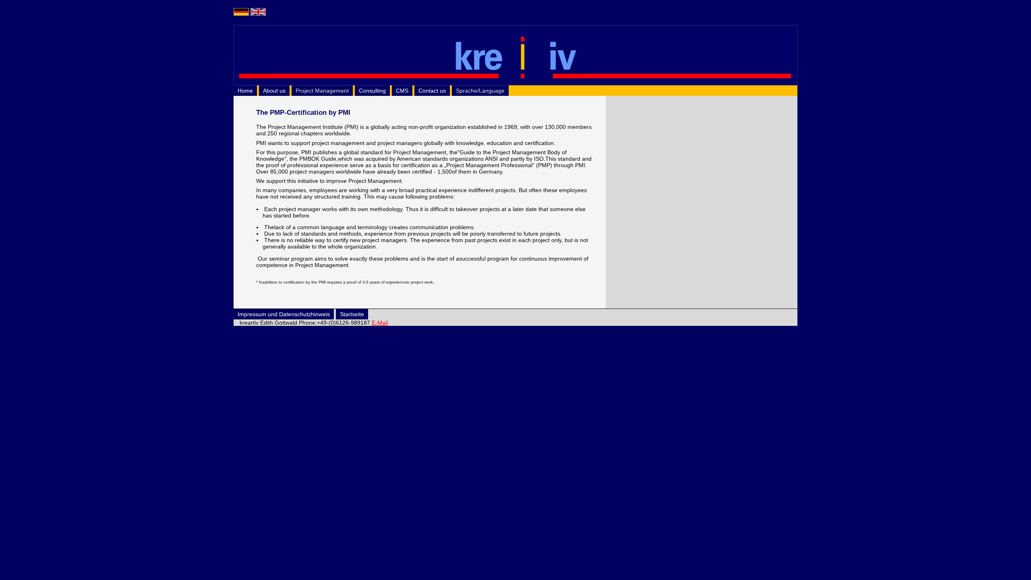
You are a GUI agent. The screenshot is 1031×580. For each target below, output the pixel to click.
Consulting (372, 90)
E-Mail (380, 322)
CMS (402, 90)
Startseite (352, 314)
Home (245, 90)
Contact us (432, 90)
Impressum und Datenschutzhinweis (284, 314)
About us (274, 90)
